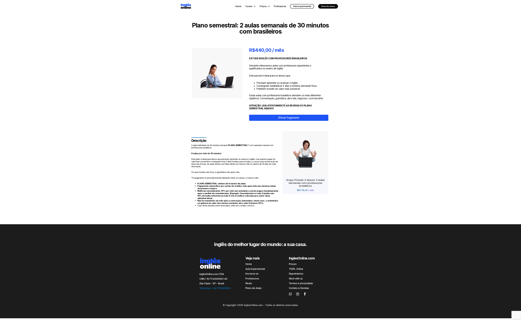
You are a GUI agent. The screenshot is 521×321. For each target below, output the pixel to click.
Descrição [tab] (198, 140)
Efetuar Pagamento (288, 117)
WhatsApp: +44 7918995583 (215, 288)
